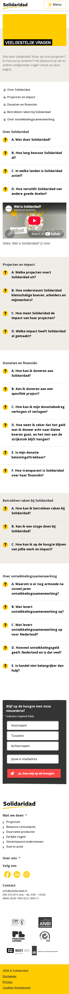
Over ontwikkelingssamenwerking (30, 119)
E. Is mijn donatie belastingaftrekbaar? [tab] (28, 454)
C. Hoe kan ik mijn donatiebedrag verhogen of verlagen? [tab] (38, 409)
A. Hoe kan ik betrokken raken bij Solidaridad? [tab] (38, 510)
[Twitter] (17, 875)
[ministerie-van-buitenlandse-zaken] (45, 952)
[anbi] (45, 924)
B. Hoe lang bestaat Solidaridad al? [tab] (37, 155)
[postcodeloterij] (18, 938)
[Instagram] (26, 875)
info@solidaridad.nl (15, 891)
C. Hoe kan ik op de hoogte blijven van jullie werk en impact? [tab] (39, 546)
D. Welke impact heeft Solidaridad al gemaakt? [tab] (39, 333)
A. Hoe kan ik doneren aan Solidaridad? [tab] (32, 373)
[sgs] (45, 938)
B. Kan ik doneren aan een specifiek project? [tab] (32, 391)
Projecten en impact (21, 97)
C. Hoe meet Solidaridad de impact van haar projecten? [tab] (33, 315)
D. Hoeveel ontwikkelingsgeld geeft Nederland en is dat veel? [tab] (37, 649)
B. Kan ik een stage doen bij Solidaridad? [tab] (34, 528)
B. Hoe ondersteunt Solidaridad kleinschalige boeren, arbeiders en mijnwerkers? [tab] (39, 295)
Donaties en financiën (22, 104)
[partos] (18, 952)
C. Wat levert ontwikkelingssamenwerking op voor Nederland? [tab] (37, 629)
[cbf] (18, 924)
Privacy (8, 982)
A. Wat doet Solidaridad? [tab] (31, 139)
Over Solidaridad (18, 90)
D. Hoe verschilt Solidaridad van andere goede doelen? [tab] (37, 191)
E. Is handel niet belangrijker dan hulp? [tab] (38, 667)
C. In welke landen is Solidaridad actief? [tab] (37, 173)
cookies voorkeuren (17, 988)
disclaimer (10, 976)
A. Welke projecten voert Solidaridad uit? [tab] (31, 274)
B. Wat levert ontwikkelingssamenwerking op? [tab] (38, 609)
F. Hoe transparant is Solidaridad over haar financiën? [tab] (38, 472)
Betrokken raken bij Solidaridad (29, 112)
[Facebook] (7, 875)
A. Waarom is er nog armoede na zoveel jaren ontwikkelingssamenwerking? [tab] (38, 589)
